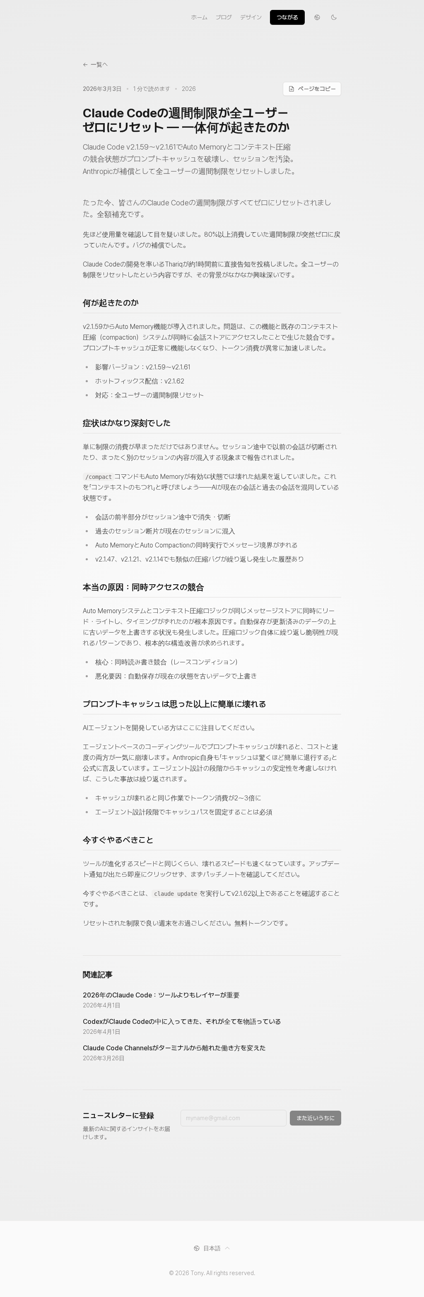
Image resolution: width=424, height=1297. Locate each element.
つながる (287, 17)
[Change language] (317, 17)
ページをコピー (317, 89)
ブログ (224, 17)
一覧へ (95, 64)
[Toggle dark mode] (333, 17)
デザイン (251, 17)
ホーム (199, 17)
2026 (189, 89)
